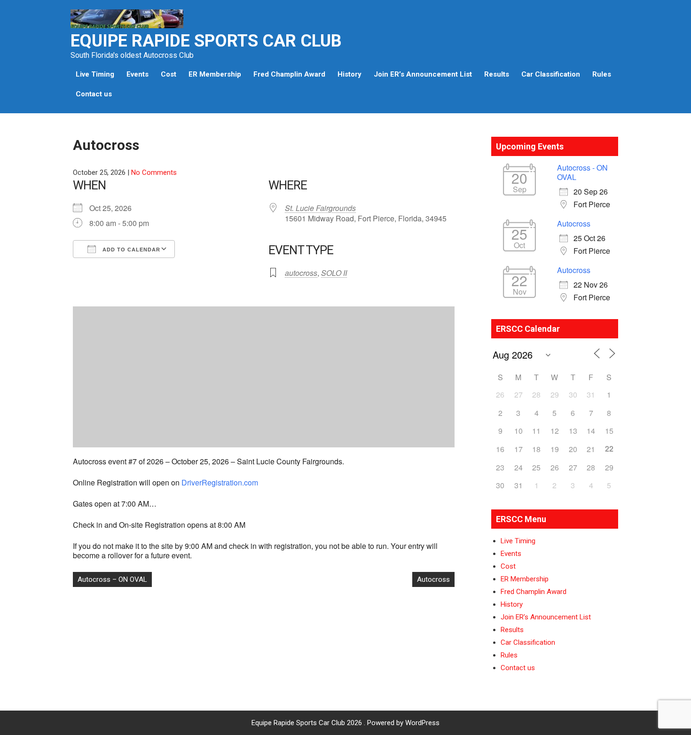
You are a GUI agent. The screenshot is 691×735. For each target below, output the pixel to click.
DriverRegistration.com (219, 482)
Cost (168, 74)
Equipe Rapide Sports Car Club (206, 41)
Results (496, 74)
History (349, 74)
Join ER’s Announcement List (423, 74)
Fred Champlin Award (289, 74)
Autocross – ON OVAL (112, 579)
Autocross (433, 579)
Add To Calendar (130, 249)
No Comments (154, 172)
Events (137, 74)
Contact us (94, 94)
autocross (301, 272)
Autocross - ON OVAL (582, 172)
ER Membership (214, 74)
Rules (601, 74)
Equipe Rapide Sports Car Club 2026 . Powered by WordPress (345, 723)
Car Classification (550, 74)
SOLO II (334, 272)
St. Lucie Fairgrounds (320, 208)
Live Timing (95, 74)
